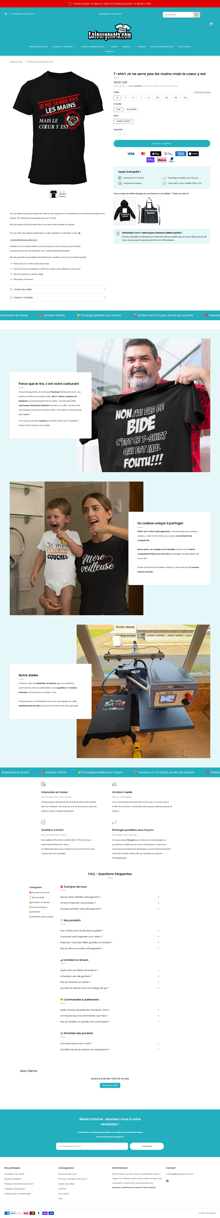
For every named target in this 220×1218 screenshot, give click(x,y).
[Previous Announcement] (78, 14)
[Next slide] (100, 128)
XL (149, 97)
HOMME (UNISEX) (123, 121)
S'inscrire (147, 1146)
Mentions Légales (12, 1178)
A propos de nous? (67, 1174)
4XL (176, 97)
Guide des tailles (202, 92)
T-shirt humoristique (92, 46)
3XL (166, 97)
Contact (110, 51)
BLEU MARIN (132, 109)
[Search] (196, 14)
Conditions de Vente (14, 1174)
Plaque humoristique (161, 46)
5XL (185, 97)
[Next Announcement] (142, 14)
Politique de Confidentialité (17, 1193)
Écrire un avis (110, 1085)
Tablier (141, 46)
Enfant (126, 46)
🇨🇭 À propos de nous (39, 892)
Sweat (114, 46)
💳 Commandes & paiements (38, 909)
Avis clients (184, 46)
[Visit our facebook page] (6, 14)
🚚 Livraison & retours (39, 902)
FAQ (60, 1198)
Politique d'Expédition (14, 1188)
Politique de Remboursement (18, 1183)
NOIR (118, 109)
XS (117, 97)
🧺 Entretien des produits (41, 916)
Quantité (118, 129)
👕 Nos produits (36, 897)
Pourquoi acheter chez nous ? (73, 1178)
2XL (157, 97)
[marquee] (110, 315)
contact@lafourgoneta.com (22, 14)
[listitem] (110, 3)
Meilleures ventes (38, 46)
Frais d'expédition (136, 86)
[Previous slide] (15, 128)
